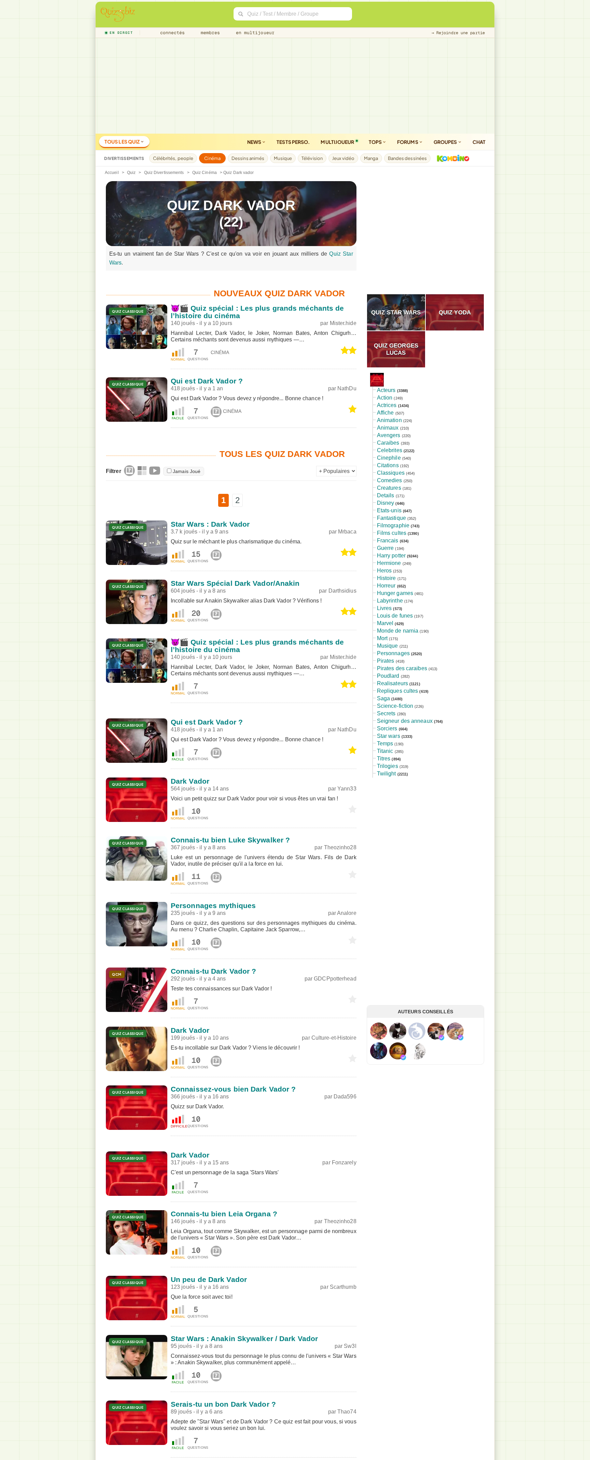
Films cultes (391, 533)
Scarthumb (343, 1287)
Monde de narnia (398, 631)
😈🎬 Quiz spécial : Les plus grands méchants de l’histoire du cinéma (257, 312)
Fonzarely (344, 1162)
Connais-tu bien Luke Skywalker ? (230, 840)
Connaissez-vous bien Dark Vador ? (233, 1089)
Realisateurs (392, 683)
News (254, 142)
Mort (382, 638)
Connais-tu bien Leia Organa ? (224, 1214)
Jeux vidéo (343, 158)
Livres (384, 608)
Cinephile (389, 458)
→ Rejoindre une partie (458, 33)
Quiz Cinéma (204, 172)
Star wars (388, 736)
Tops (376, 142)
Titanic (385, 751)
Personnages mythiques (213, 905)
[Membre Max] (441, 1037)
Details (385, 495)
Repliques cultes (397, 691)
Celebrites (389, 450)
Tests (293, 142)
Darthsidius (342, 591)
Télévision (312, 158)
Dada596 (345, 1096)
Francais (387, 540)
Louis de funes (395, 616)
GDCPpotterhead (335, 979)
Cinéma (212, 158)
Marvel (385, 623)
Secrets (386, 713)
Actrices (387, 405)
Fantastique (391, 518)
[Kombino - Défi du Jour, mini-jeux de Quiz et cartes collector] (451, 158)
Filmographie (393, 525)
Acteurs (386, 390)
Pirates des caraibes (402, 668)
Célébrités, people (173, 158)
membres (209, 33)
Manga (371, 158)
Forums (408, 142)
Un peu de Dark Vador (209, 1279)
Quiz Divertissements (164, 172)
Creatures (389, 488)
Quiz (131, 172)
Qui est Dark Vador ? (207, 381)
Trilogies (387, 766)
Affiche (385, 413)
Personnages (393, 653)
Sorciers (387, 728)
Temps (385, 743)
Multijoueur (337, 142)
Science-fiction (395, 706)
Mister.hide (343, 323)
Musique (283, 158)
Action (385, 398)
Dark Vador (190, 781)
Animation (389, 420)
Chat (479, 142)
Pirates (385, 661)
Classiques (391, 473)
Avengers (389, 435)
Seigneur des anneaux (405, 721)
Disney (385, 503)
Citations (388, 465)
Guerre (385, 548)
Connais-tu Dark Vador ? (213, 971)
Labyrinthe (390, 601)
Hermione (389, 563)
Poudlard (388, 676)
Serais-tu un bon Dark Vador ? (223, 1404)
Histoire (386, 578)
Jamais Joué (186, 471)
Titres (384, 758)
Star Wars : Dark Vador (210, 524)
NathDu (346, 388)
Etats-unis (389, 510)
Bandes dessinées (407, 158)
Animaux (388, 428)
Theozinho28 (340, 847)
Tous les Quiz (122, 141)
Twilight (386, 773)
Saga (383, 698)
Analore (346, 913)
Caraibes (388, 443)
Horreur (386, 586)
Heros (384, 570)
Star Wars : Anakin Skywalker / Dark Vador (244, 1338)
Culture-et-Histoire (333, 1038)
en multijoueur (254, 33)
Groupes (446, 142)
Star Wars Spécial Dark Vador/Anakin (235, 583)
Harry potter (391, 555)
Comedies (389, 480)
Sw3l (350, 1346)
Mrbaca (347, 532)
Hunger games (395, 593)
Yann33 (346, 789)
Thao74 (346, 1412)
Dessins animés (247, 158)
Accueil (112, 172)
